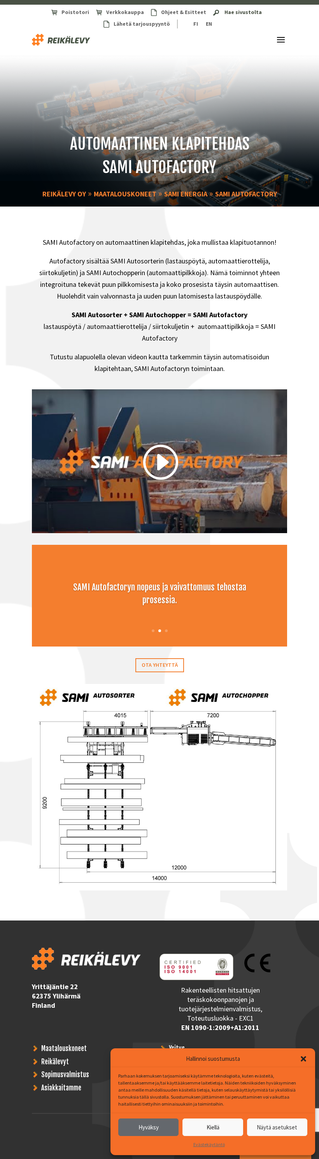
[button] (303, 1059)
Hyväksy (148, 1127)
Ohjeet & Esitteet (183, 12)
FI (195, 23)
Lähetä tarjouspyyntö (142, 23)
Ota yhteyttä (160, 664)
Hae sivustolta (243, 12)
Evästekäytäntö (209, 1144)
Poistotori (75, 12)
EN (209, 23)
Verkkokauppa (125, 12)
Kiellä (213, 1127)
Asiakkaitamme (61, 1088)
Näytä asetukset (277, 1127)
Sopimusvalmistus (65, 1075)
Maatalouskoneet (64, 1048)
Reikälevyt (55, 1062)
